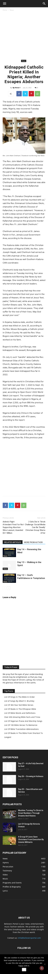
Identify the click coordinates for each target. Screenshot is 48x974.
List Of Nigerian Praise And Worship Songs (23, 721)
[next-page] (8, 588)
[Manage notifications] (42, 968)
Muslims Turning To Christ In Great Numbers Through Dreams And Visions (30, 813)
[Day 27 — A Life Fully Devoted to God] (9, 767)
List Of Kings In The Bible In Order (19, 697)
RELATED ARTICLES (12, 542)
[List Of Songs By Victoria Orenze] (9, 827)
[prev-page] (4, 588)
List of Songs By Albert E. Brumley (19, 701)
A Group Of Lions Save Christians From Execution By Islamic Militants (31, 839)
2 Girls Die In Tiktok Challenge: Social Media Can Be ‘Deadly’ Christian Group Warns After (35, 527)
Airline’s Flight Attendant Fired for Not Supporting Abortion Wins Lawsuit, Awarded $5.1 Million (13, 527)
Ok (24, 970)
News (12, 10)
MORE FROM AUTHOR (33, 542)
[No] (44, 964)
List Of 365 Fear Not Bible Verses (18, 705)
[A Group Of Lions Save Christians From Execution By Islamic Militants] (9, 840)
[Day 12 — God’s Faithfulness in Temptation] (9, 578)
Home (5, 10)
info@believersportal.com (29, 938)
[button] (4, 3)
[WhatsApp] (37, 93)
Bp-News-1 (16, 88)
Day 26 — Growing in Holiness (30, 776)
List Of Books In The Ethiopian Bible (20, 709)
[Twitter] (25, 93)
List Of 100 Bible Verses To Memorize (20, 725)
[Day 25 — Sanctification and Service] (9, 792)
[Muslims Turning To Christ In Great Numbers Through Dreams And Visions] (9, 813)
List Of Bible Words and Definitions (19, 713)
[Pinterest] (31, 93)
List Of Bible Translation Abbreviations (21, 729)
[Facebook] (19, 93)
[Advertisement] (24, 35)
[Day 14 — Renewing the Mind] (9, 552)
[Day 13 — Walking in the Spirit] (9, 565)
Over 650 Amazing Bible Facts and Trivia (22, 717)
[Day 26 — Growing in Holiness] (9, 779)
